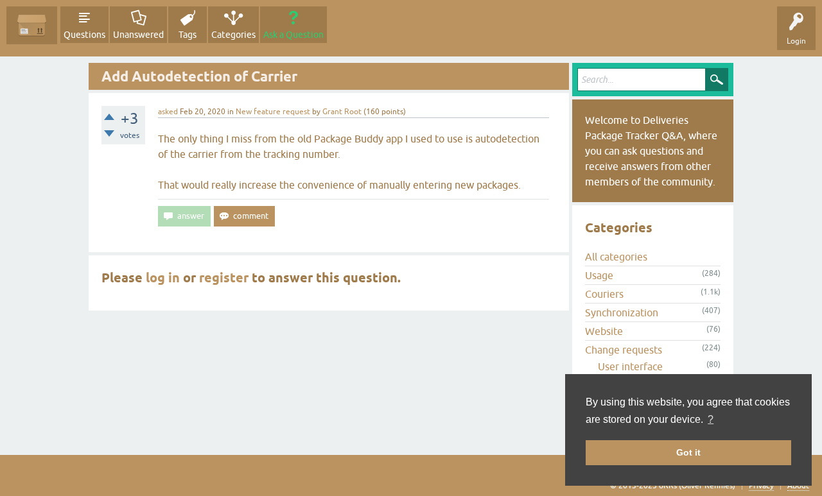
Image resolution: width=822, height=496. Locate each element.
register (224, 278)
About (798, 485)
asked (168, 111)
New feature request (273, 111)
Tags (188, 35)
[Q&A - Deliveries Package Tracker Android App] (31, 25)
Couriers (604, 294)
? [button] (710, 419)
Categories (233, 35)
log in (163, 278)
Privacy (761, 485)
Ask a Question (293, 35)
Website (604, 331)
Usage (599, 275)
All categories (616, 256)
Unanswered (138, 35)
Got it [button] (688, 452)
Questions (84, 35)
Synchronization (621, 312)
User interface (630, 366)
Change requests (623, 349)
